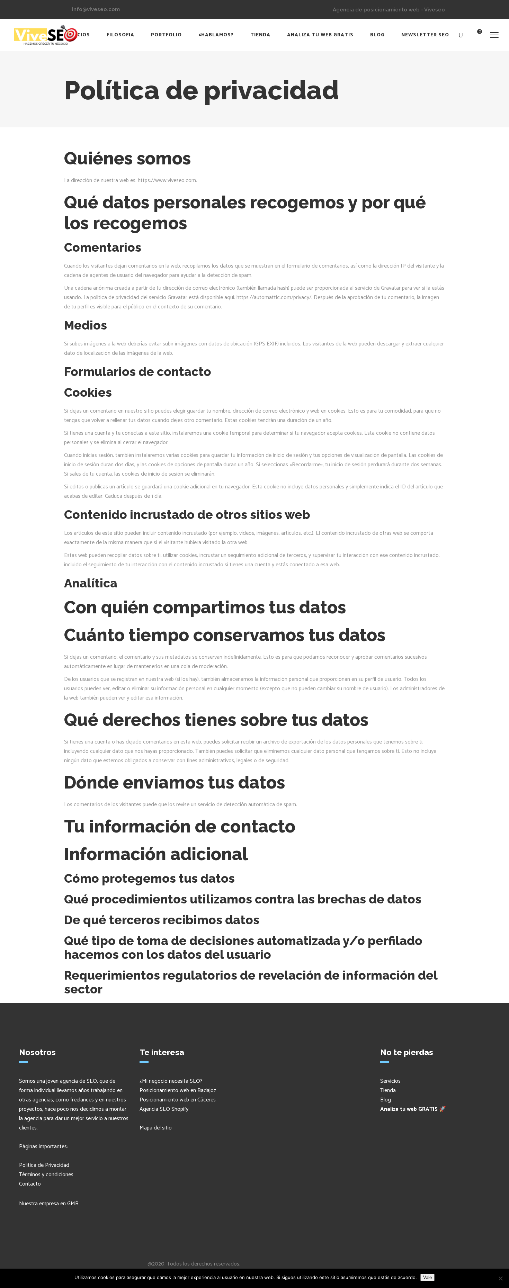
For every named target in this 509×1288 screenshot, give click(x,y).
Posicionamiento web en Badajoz (178, 1090)
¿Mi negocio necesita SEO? (171, 1081)
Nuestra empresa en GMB (49, 1203)
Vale (427, 1277)
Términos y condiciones (46, 1174)
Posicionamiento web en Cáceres (178, 1100)
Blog (385, 1100)
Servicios (390, 1081)
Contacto (30, 1184)
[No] (500, 1278)
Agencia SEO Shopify (164, 1109)
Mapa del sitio (156, 1128)
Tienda (388, 1090)
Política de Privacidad (44, 1165)
